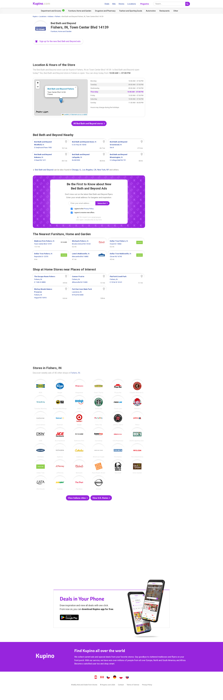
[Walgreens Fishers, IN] (79, 386)
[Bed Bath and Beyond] (40, 29)
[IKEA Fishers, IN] (40, 386)
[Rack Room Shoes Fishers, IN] (98, 467)
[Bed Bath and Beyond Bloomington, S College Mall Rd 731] (126, 157)
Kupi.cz (108, 677)
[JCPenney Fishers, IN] (60, 467)
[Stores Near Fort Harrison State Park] (88, 293)
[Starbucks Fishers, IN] (98, 403)
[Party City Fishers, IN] (98, 419)
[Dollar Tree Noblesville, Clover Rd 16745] (126, 256)
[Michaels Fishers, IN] (79, 467)
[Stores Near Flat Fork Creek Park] (126, 279)
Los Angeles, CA (89, 170)
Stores (121, 4)
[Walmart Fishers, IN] (60, 419)
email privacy (96, 217)
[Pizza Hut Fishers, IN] (118, 386)
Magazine (144, 4)
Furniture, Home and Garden (61, 31)
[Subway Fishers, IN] (60, 483)
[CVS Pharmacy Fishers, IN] (118, 435)
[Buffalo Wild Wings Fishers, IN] (60, 403)
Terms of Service (133, 685)
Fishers (57, 16)
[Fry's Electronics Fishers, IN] (137, 451)
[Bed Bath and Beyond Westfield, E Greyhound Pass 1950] (50, 144)
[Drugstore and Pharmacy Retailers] (105, 11)
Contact (121, 685)
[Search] (187, 4)
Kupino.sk (127, 677)
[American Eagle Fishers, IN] (98, 451)
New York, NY (103, 170)
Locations (131, 4)
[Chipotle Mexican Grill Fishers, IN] (137, 386)
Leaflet (66, 114)
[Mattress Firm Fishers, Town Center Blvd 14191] (50, 243)
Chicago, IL (76, 170)
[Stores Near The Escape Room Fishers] (50, 279)
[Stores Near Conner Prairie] (88, 279)
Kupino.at (96, 677)
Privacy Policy (88, 209)
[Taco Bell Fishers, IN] (118, 467)
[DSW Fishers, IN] (40, 435)
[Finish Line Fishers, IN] (118, 403)
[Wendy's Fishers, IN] (137, 403)
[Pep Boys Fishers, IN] (79, 483)
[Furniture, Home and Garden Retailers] (79, 11)
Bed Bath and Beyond (44, 170)
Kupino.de (115, 677)
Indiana (50, 16)
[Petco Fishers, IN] (137, 419)
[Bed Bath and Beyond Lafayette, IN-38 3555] (88, 157)
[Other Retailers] (175, 11)
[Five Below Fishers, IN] (118, 451)
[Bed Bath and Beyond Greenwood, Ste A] (126, 144)
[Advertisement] (89, 53)
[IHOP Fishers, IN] (79, 403)
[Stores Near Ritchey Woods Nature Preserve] (50, 293)
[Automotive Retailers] (151, 11)
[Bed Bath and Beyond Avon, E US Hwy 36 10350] (88, 144)
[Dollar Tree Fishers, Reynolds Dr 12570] (50, 256)
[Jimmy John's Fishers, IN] (118, 419)
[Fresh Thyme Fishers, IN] (98, 386)
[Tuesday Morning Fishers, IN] (40, 403)
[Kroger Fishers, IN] (60, 386)
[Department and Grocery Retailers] (53, 11)
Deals (107, 4)
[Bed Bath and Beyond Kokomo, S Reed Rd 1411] (50, 157)
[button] (58, 41)
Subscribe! (102, 203)
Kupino (35, 16)
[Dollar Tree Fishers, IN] (40, 467)
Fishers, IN (75, 373)
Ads (114, 4)
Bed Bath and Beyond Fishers (60, 88)
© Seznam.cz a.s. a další (78, 114)
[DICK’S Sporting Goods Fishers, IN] (137, 435)
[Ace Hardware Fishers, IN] (60, 435)
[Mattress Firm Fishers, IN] (79, 435)
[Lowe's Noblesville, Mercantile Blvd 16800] (88, 256)
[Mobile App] (69, 617)
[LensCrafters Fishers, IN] (40, 419)
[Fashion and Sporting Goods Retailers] (130, 11)
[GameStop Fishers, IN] (98, 435)
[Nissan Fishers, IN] (98, 483)
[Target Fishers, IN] (79, 419)
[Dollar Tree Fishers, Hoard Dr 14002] (126, 243)
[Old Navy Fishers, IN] (40, 451)
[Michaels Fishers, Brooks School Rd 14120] (88, 243)
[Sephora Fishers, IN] (60, 451)
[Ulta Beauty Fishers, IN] (40, 483)
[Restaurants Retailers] (165, 11)
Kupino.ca (102, 677)
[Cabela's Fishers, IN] (79, 451)
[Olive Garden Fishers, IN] (137, 467)
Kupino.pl (121, 677)
